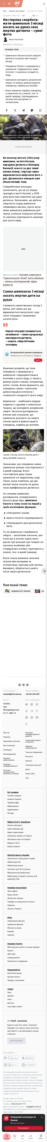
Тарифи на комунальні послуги (20, 902)
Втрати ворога (13, 846)
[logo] (17, 3)
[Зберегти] (40, 110)
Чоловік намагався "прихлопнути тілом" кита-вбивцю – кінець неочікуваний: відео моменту (23, 279)
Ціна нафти (12, 891)
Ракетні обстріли (14, 825)
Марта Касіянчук (16, 39)
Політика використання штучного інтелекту (11, 772)
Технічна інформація (33, 752)
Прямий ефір (13, 803)
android (11, 1058)
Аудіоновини (12, 810)
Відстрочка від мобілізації (18, 873)
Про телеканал (9, 745)
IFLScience (18, 44)
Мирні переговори (15, 832)
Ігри (27, 778)
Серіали (10, 935)
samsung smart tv (28, 1065)
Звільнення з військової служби (21, 858)
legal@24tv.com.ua (33, 1107)
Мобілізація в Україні (18, 855)
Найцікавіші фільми (16, 921)
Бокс (9, 992)
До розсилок (16, 1041)
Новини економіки (16, 888)
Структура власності (33, 765)
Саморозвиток (13, 958)
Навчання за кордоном (17, 961)
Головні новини (14, 796)
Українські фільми (15, 924)
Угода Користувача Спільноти (33, 741)
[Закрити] (42, 1117)
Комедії (10, 931)
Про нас (6, 733)
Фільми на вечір (14, 928)
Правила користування (8, 759)
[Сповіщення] (44, 3)
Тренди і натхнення (15, 980)
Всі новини (12, 792)
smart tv (11, 1065)
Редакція (6, 737)
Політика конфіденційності (10, 765)
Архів (27, 769)
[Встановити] (23, 1123)
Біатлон (10, 1003)
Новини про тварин (17, 11)
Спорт (10, 989)
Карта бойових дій (15, 829)
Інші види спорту (14, 1006)
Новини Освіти (14, 944)
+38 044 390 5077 (32, 694)
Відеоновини (13, 806)
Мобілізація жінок (15, 866)
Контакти (29, 756)
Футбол (10, 996)
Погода (10, 813)
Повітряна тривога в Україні (19, 836)
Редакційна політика (11, 741)
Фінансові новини (15, 898)
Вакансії (28, 761)
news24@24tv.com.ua (12, 694)
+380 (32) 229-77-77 (18, 1104)
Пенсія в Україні (14, 909)
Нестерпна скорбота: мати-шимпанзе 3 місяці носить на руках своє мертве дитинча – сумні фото (35, 11)
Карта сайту (30, 774)
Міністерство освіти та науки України (23, 947)
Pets (5, 11)
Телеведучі (7, 750)
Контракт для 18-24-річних (18, 869)
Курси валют (12, 895)
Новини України (14, 799)
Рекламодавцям (9, 754)
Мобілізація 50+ (14, 862)
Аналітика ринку (14, 973)
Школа (10, 951)
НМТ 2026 (11, 954)
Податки (11, 905)
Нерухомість (13, 970)
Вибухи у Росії (13, 843)
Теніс (9, 999)
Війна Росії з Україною (18, 822)
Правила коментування (31, 747)
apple (28, 1058)
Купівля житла (13, 977)
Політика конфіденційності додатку (32, 734)
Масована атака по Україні (18, 839)
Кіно (9, 917)
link (26, 704)
